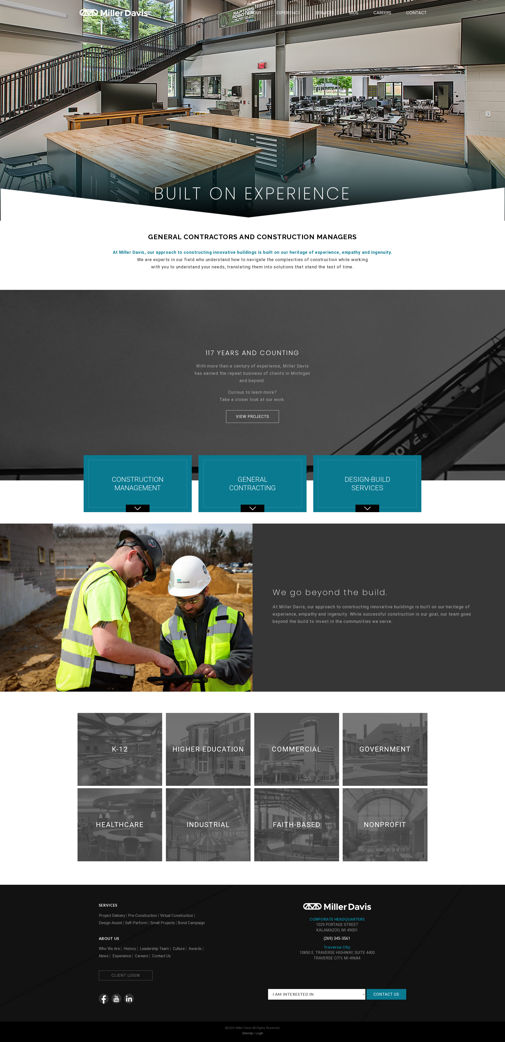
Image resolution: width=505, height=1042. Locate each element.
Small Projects (162, 923)
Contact (416, 13)
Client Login (125, 975)
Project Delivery (112, 915)
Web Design (238, 1038)
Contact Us (161, 956)
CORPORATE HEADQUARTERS (337, 919)
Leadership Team (154, 948)
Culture (179, 948)
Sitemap (247, 1033)
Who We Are (109, 948)
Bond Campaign (191, 923)
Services (324, 13)
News (103, 956)
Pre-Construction (142, 915)
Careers (382, 13)
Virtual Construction (176, 915)
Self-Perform (136, 923)
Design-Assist (110, 923)
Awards (195, 948)
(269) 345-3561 (337, 938)
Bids (353, 13)
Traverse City (337, 947)
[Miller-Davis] (114, 16)
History (130, 948)
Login (259, 1033)
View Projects (252, 416)
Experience (288, 13)
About (254, 13)
